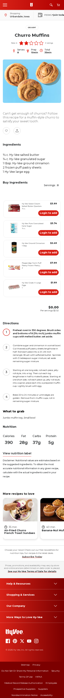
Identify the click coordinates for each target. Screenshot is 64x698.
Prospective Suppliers (24, 689)
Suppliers (43, 689)
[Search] (51, 5)
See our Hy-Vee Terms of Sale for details (32, 571)
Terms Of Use (26, 676)
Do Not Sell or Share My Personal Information (25, 670)
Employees (51, 683)
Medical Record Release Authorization (23, 683)
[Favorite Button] (6, 130)
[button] (21, 43)
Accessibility (46, 695)
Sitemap (25, 664)
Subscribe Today (32, 556)
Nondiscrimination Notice (25, 695)
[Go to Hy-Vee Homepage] (32, 5)
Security (55, 670)
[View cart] (58, 5)
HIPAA (38, 676)
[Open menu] (5, 5)
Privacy (36, 664)
